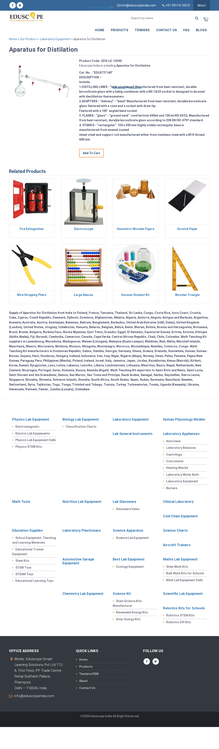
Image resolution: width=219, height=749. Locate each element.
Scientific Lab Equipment (183, 594)
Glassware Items (128, 509)
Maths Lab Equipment (180, 559)
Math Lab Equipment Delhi (184, 580)
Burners (172, 488)
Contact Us (166, 30)
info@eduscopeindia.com (34, 696)
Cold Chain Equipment (180, 516)
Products (119, 30)
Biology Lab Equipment (80, 419)
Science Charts (175, 530)
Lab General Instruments (132, 434)
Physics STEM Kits (28, 446)
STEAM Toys (24, 574)
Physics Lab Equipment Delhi (35, 440)
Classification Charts (81, 426)
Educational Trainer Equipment (28, 552)
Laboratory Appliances (181, 434)
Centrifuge (174, 454)
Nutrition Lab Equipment (81, 502)
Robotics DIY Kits (178, 622)
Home (99, 30)
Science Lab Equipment (132, 538)
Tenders (142, 30)
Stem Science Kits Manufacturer (127, 603)
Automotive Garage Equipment (78, 561)
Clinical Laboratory (178, 502)
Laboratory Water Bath (182, 474)
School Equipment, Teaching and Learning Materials (34, 540)
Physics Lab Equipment (30, 419)
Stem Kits (22, 560)
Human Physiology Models (184, 419)
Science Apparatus (128, 530)
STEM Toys (23, 567)
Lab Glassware (124, 502)
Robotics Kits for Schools (184, 608)
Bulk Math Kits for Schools (185, 573)
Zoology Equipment (130, 566)
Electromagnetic (27, 426)
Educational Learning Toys (34, 580)
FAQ (186, 30)
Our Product (28, 39)
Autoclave (173, 441)
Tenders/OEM (89, 674)
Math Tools (21, 502)
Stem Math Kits (177, 566)
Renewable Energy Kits (132, 612)
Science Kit (122, 594)
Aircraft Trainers (177, 545)
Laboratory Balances (181, 447)
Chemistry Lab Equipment (83, 594)
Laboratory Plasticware (81, 530)
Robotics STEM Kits (180, 615)
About (201, 5)
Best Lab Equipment (129, 559)
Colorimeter (175, 461)
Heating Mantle (177, 468)
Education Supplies (27, 530)
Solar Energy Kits (128, 619)
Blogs (201, 30)
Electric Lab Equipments (32, 433)
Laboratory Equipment (55, 39)
